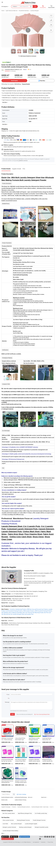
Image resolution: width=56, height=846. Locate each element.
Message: (7, 702)
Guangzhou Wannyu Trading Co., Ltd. (13, 69)
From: (8, 694)
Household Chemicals (24, 10)
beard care (43, 797)
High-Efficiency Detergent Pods (25, 813)
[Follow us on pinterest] (53, 836)
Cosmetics (12, 609)
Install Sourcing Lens (8, 838)
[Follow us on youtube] (51, 836)
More (2, 833)
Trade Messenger (24, 836)
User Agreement (36, 842)
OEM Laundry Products (28, 611)
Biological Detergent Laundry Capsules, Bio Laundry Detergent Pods (47, 761)
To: (8, 698)
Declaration (43, 842)
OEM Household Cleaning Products (43, 611)
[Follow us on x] (47, 836)
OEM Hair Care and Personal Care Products (37, 609)
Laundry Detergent (34, 10)
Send (12, 714)
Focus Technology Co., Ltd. (17, 842)
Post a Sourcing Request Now (42, 714)
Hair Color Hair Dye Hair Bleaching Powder (33, 612)
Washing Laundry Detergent (25, 827)
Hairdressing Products (21, 609)
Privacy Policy (50, 842)
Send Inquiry (14, 80)
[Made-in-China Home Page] (28, 2)
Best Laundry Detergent (16, 823)
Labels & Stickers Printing (20, 800)
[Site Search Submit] (35, 6)
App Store (5, 836)
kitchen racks (4, 800)
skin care (30, 797)
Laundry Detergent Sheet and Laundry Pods (23, 614)
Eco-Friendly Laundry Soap (41, 813)
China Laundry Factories (8, 820)
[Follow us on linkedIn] (40, 838)
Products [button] (15, 6)
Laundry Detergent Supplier (31, 823)
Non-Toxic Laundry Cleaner (9, 813)
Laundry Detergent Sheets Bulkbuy (10, 830)
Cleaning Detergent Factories (23, 820)
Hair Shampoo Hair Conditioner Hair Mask (11, 612)
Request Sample (26, 84)
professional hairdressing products (22, 797)
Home (2, 10)
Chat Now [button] (42, 80)
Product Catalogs (22, 794)
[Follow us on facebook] (45, 836)
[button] (2, 2)
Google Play (14, 836)
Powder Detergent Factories (39, 820)
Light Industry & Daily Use (11, 10)
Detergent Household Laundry (41, 827)
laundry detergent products (7, 797)
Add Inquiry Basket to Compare (28, 56)
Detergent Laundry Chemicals (9, 827)
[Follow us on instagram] (49, 836)
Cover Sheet (5, 823)
